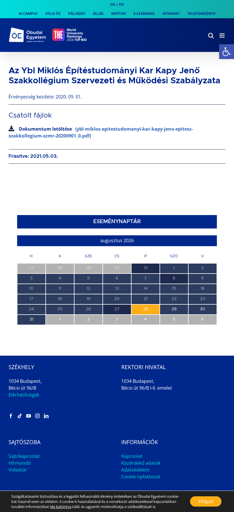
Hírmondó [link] (20, 463)
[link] (226, 51)
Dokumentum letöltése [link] (101, 132)
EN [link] (121, 4)
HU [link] (112, 4)
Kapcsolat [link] (131, 456)
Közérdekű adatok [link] (140, 463)
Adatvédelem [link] (135, 470)
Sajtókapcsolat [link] (24, 456)
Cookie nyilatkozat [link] (140, 476)
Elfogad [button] (206, 501)
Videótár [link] (18, 470)
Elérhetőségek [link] (24, 395)
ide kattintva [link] (60, 506)
